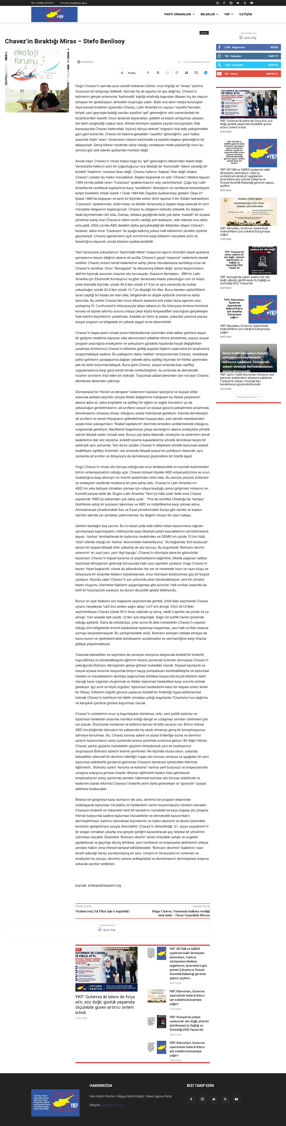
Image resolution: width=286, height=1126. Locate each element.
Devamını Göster (247, 397)
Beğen (274, 47)
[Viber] (177, 72)
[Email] (196, 72)
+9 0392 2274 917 (45, 2)
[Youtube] (252, 3)
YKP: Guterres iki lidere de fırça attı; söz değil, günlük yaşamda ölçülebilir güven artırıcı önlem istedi (105, 1004)
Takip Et (273, 56)
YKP (227, 14)
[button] (218, 2)
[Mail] (238, 3)
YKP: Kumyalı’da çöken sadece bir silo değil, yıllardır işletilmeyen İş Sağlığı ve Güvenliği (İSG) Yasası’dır (245, 280)
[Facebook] (224, 3)
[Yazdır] (186, 72)
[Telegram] (205, 72)
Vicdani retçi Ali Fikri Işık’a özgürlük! (102, 911)
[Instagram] (231, 3)
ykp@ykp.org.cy (78, 2)
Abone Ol (272, 73)
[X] (245, 3)
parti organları (177, 14)
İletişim (245, 14)
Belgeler (208, 14)
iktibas (204, 32)
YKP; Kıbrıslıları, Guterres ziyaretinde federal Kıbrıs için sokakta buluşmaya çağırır (245, 231)
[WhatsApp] (167, 72)
